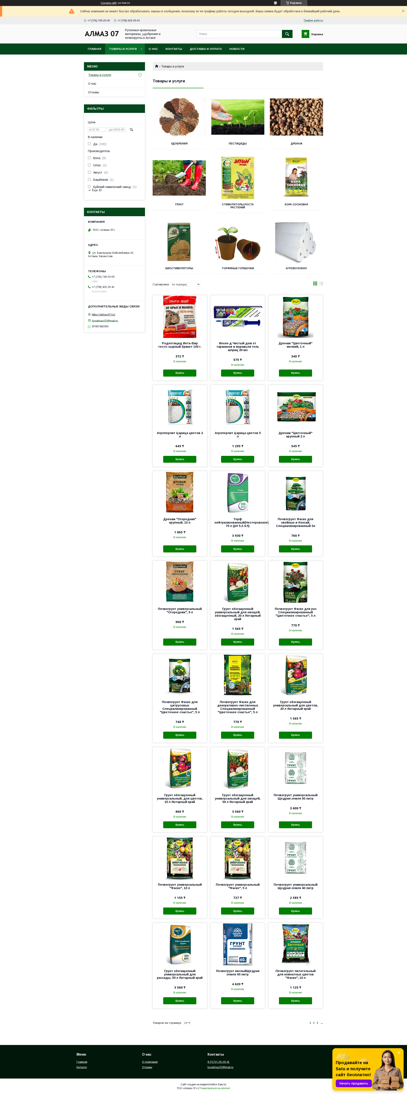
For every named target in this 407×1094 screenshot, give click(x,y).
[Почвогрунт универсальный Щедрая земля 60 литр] (296, 768)
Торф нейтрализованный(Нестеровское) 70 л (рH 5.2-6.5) (238, 522)
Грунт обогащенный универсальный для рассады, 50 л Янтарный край (180, 974)
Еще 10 (97, 190)
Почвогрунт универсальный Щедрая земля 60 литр (296, 796)
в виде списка (321, 284)
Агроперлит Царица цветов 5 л (238, 434)
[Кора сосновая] (296, 178)
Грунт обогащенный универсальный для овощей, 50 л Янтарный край (238, 798)
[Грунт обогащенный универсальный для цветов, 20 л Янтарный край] (296, 675)
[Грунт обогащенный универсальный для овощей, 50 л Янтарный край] (238, 768)
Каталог (82, 1067)
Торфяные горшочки (238, 268)
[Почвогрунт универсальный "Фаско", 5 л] (238, 858)
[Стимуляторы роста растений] (238, 178)
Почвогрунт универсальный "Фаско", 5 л (238, 886)
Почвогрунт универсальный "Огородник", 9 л (180, 610)
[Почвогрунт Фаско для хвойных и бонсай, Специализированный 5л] (296, 492)
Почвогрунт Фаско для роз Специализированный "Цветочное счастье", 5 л (295, 612)
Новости (236, 48)
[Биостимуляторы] (179, 242)
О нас (153, 48)
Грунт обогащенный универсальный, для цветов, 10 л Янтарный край (180, 798)
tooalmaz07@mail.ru (105, 320)
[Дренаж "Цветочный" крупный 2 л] (296, 406)
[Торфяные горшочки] (238, 242)
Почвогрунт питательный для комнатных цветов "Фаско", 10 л (296, 974)
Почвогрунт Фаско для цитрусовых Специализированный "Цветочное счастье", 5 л (180, 707)
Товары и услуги (123, 48)
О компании (150, 1061)
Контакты (174, 48)
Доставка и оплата (206, 48)
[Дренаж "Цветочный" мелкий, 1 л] (296, 316)
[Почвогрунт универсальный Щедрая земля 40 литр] (296, 858)
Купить (180, 372)
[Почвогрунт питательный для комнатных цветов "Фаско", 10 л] (296, 944)
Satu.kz (222, 1084)
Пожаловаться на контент (214, 1088)
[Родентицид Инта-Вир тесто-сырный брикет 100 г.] (180, 316)
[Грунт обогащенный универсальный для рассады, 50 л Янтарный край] (180, 944)
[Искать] (287, 34)
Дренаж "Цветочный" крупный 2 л (295, 434)
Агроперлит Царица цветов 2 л (180, 434)
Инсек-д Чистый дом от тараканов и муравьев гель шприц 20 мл (237, 347)
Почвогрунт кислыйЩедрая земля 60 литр (237, 972)
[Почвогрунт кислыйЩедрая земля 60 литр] (238, 944)
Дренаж (296, 143)
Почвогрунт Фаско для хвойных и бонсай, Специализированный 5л (295, 522)
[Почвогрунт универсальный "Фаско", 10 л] (180, 858)
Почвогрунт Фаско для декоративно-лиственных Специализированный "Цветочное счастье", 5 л (237, 707)
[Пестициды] (238, 117)
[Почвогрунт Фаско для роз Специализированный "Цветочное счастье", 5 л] (296, 582)
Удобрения (179, 143)
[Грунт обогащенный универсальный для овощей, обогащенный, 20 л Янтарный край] (238, 582)
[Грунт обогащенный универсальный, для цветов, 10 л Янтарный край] (180, 768)
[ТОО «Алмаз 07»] (102, 36)
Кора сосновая (296, 204)
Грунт (179, 204)
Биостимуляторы (179, 268)
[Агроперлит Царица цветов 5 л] (238, 406)
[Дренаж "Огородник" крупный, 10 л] (180, 492)
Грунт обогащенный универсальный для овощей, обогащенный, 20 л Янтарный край (238, 614)
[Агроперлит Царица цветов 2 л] (180, 406)
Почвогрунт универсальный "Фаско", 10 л (180, 886)
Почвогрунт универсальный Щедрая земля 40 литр (296, 886)
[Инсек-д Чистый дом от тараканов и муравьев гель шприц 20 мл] (238, 316)
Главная (94, 48)
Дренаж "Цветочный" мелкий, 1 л (295, 345)
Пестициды (238, 143)
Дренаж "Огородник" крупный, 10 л (179, 520)
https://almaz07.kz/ (103, 314)
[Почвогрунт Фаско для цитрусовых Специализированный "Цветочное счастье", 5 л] (180, 675)
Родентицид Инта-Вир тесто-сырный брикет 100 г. (179, 345)
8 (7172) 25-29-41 (219, 1061)
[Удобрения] (179, 117)
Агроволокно (296, 268)
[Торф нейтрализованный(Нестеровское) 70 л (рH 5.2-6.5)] (238, 492)
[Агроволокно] (296, 242)
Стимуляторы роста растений (238, 206)
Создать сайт (109, 2)
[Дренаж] (296, 117)
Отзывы (93, 92)
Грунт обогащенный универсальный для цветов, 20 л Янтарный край (295, 705)
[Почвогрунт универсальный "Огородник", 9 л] (180, 582)
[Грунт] (179, 178)
